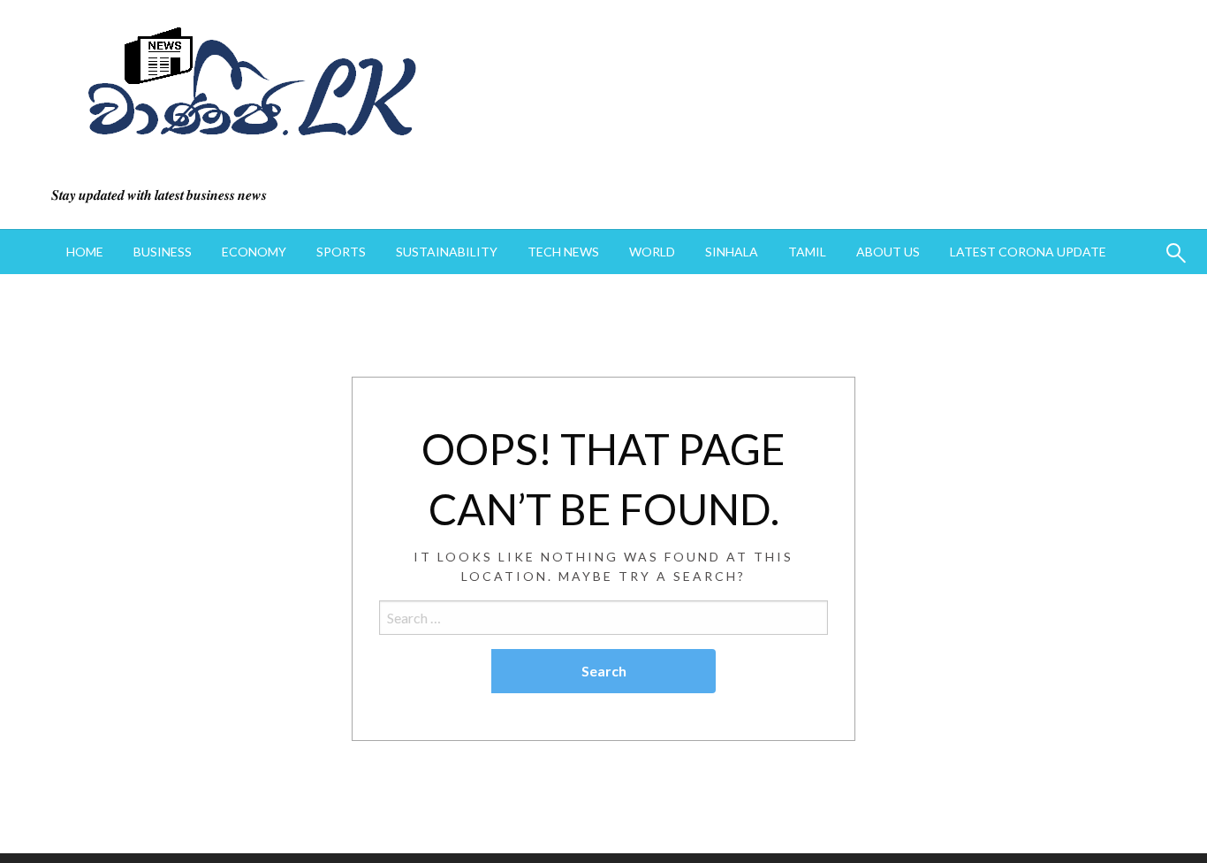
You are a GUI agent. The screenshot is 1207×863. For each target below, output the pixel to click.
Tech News (563, 251)
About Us (888, 251)
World (652, 251)
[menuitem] (84, 252)
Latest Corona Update (1028, 251)
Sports (341, 251)
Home (84, 251)
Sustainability (446, 251)
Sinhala (731, 251)
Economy (254, 251)
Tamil (807, 251)
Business (162, 251)
